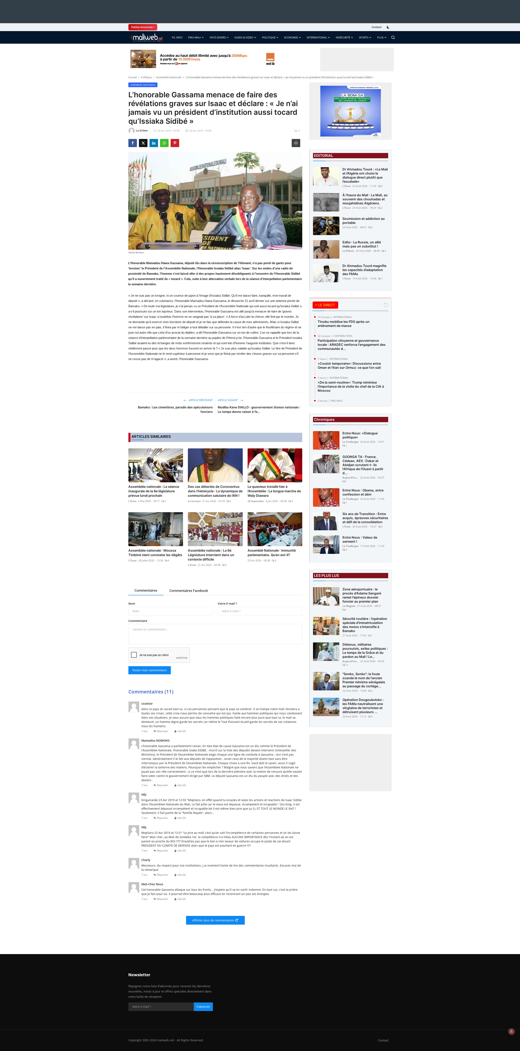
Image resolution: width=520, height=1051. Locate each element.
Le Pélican (348, 251)
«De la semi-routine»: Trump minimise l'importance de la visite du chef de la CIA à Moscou (351, 386)
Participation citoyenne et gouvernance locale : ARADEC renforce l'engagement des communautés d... (352, 344)
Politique (146, 77)
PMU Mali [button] (194, 37)
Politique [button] (268, 37)
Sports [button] (363, 37)
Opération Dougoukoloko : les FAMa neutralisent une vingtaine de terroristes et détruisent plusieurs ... (363, 706)
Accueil (132, 77)
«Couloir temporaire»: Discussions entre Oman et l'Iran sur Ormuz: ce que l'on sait (349, 365)
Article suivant (228, 400)
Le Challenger (350, 442)
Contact (376, 27)
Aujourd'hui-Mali (350, 477)
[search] (393, 37)
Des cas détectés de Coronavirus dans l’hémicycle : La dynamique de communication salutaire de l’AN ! (215, 491)
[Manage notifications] (511, 1031)
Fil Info (177, 37)
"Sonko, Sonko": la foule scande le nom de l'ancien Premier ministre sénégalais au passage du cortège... (363, 680)
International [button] (317, 37)
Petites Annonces (142, 27)
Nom (131, 603)
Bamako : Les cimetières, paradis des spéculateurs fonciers (175, 409)
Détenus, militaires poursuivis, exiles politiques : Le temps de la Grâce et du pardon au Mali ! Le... (365, 650)
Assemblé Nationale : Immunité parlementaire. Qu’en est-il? (272, 552)
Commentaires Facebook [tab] (188, 590)
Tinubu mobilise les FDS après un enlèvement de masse (343, 324)
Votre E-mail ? (227, 603)
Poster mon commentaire (149, 670)
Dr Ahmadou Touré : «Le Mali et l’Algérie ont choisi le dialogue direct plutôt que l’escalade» (365, 175)
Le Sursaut (194, 501)
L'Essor (132, 501)
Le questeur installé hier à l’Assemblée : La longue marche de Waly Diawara (274, 491)
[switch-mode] (389, 27)
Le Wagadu (348, 606)
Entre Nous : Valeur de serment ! (359, 539)
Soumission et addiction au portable (363, 221)
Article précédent (200, 400)
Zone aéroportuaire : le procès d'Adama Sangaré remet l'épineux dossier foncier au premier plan (361, 595)
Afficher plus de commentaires (213, 920)
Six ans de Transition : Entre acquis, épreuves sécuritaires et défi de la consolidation (365, 518)
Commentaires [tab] (145, 590)
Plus (380, 37)
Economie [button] (291, 37)
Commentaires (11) (150, 691)
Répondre (162, 731)
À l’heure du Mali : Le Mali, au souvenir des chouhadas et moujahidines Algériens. (365, 199)
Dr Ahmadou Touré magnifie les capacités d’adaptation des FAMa (364, 270)
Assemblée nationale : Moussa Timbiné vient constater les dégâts (155, 552)
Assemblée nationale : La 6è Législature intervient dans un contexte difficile (211, 554)
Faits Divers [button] (218, 37)
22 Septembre (256, 501)
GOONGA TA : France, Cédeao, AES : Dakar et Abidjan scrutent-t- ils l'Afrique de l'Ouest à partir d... (362, 465)
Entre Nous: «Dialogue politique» (360, 435)
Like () (182, 731)
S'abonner (203, 1007)
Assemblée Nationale (168, 77)
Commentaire (137, 621)
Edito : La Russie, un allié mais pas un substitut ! (361, 244)
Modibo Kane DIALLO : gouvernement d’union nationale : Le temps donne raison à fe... (259, 409)
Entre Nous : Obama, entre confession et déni (363, 492)
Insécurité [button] (343, 37)
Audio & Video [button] (243, 37)
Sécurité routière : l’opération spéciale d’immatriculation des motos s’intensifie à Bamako (364, 625)
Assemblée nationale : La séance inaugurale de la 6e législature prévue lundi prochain (153, 491)
